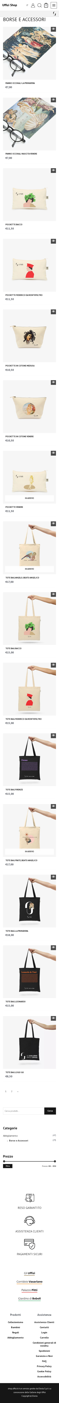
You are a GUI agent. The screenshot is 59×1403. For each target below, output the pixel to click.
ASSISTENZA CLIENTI (29, 1231)
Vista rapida (53, 29)
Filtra (8, 1166)
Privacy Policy (44, 1366)
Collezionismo (15, 1322)
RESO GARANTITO (29, 1208)
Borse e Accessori (18, 1140)
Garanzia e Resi (44, 1355)
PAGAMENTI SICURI (29, 1254)
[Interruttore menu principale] (54, 5)
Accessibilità (44, 1376)
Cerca (50, 1110)
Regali (15, 1332)
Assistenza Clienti (44, 1322)
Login (44, 1332)
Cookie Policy (44, 1371)
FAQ (44, 1361)
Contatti (44, 1327)
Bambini (15, 1327)
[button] (39, 5)
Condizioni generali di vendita (44, 1344)
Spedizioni (44, 1350)
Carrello (44, 1337)
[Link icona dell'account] (33, 5)
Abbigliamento (10, 1135)
